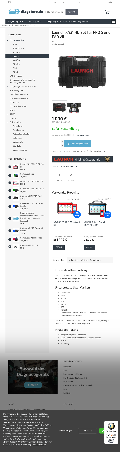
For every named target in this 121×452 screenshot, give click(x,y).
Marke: (58, 44)
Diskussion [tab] (73, 260)
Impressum (68, 381)
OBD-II (15, 72)
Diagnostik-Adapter (18, 106)
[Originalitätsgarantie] (82, 159)
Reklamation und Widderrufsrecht (78, 385)
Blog (65, 389)
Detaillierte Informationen (63, 166)
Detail (59, 247)
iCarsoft (16, 52)
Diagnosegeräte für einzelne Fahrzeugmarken (22, 81)
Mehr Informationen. (27, 441)
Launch (16, 56)
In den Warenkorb (79, 143)
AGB (64, 2)
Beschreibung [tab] (59, 260)
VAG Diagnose (16, 76)
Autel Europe (18, 48)
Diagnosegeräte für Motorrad (23, 86)
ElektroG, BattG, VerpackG (75, 378)
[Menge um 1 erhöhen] (62, 142)
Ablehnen (88, 430)
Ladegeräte (18, 142)
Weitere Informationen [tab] (91, 260)
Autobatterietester (21, 134)
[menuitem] (15, 21)
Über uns (53, 2)
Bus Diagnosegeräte (19, 98)
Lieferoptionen (83, 135)
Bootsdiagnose (16, 90)
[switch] (111, 441)
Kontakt (66, 392)
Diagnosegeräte (17, 40)
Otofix (15, 68)
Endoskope (18, 126)
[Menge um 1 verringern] (62, 145)
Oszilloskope (18, 130)
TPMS (12, 114)
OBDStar (16, 64)
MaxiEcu (16, 60)
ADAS (12, 110)
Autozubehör (15, 122)
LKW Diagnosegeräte (19, 94)
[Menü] (116, 422)
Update (13, 118)
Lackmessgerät (20, 150)
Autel (15, 44)
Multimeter (17, 138)
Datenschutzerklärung (73, 374)
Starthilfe (17, 146)
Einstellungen (65, 430)
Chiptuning (14, 102)
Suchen (72, 12)
